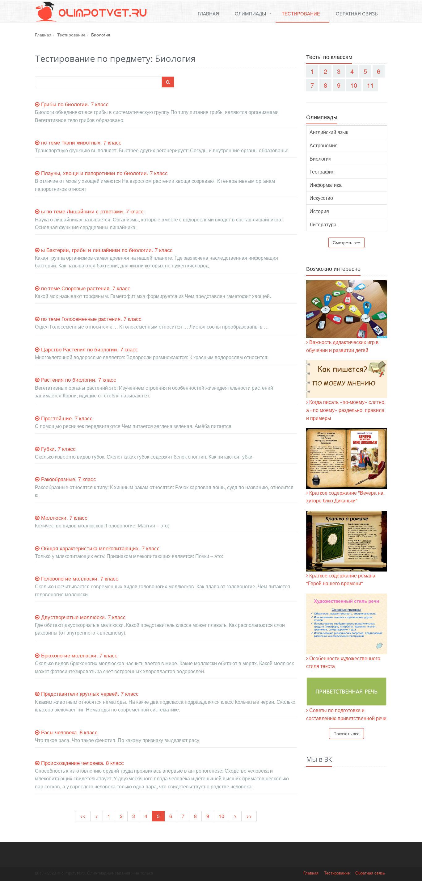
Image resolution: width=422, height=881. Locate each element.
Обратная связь (357, 13)
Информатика (326, 184)
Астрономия (324, 145)
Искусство (321, 197)
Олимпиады (250, 13)
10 (221, 816)
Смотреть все (346, 242)
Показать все (346, 733)
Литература (323, 224)
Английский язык (329, 132)
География (322, 171)
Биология (320, 158)
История (319, 211)
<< (83, 816)
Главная (208, 13)
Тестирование (301, 13)
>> (249, 816)
